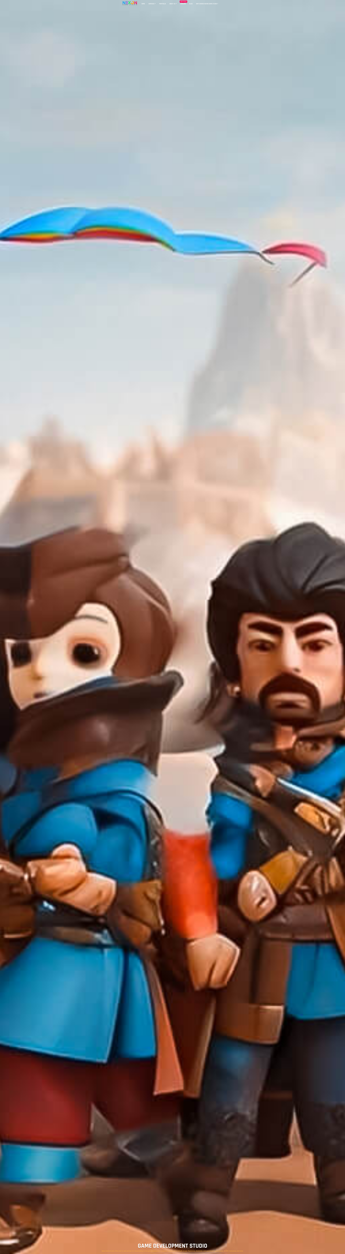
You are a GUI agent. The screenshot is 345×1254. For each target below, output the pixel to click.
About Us (172, 4)
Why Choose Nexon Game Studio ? (207, 4)
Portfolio (162, 4)
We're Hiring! (183, 1)
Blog (191, 4)
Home (143, 4)
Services (151, 4)
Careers (183, 4)
